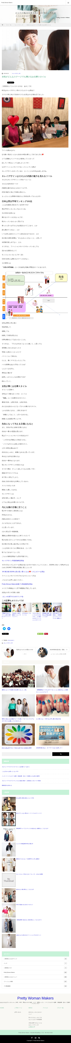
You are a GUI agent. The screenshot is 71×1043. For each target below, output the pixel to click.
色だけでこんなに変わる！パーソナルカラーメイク (29, 813)
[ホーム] (2, 24)
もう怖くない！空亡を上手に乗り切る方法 (48, 719)
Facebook (31, 1037)
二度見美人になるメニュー (35, 977)
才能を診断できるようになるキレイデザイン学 (35, 1024)
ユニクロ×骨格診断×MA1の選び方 (24, 843)
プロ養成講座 (35, 986)
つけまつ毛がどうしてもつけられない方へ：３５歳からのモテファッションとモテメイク (36, 617)
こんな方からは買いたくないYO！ (10, 771)
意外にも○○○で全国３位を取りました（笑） (14, 690)
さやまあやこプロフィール (26, 614)
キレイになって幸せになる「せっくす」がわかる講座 (29, 874)
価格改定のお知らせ (7, 785)
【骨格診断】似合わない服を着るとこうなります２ (29, 920)
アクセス (45, 1008)
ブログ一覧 (8, 25)
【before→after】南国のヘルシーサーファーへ (16, 615)
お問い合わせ (17, 1012)
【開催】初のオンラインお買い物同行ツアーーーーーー (6, 616)
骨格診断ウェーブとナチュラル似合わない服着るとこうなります (32, 828)
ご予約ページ (18, 1008)
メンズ (35, 963)
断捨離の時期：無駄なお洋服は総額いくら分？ (47, 615)
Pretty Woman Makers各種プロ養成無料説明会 (17, 584)
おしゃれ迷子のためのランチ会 (13, 596)
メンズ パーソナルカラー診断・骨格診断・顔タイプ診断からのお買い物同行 (21, 776)
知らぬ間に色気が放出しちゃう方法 (25, 798)
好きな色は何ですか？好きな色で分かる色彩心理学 (17, 748)
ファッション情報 (35, 981)
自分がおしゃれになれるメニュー (35, 1013)
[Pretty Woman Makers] (32, 2)
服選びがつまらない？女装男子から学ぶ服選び (27, 859)
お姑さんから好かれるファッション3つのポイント (28, 935)
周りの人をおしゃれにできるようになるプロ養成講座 (35, 1018)
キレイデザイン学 (19, 25)
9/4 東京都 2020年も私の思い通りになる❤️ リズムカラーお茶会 (23, 571)
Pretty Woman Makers (35, 972)
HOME (2, 1008)
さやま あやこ (11, 640)
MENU (30, 1008)
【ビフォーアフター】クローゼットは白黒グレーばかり (16, 766)
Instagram (35, 1037)
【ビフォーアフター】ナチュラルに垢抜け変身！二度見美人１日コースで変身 (21, 780)
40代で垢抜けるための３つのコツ (24, 904)
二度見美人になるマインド (35, 958)
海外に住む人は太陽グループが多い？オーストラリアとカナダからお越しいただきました (18, 720)
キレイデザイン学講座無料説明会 (13, 560)
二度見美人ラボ (35, 968)
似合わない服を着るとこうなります (25, 889)
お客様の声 (32, 1027)
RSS (39, 1037)
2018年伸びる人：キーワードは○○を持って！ (49, 748)
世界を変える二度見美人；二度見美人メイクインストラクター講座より (57, 616)
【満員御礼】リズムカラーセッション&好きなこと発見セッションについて (52, 691)
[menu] (68, 2)
